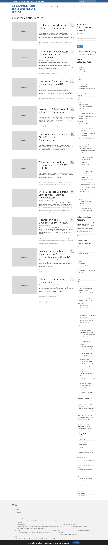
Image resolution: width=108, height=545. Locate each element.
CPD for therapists (83, 146)
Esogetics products (82, 444)
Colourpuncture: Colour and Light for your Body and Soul (24, 8)
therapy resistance (45, 243)
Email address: (80, 39)
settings (67, 543)
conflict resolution (71, 237)
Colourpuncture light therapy (64, 210)
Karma (50, 154)
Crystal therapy (82, 439)
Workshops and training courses (50, 259)
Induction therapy (82, 93)
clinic (53, 98)
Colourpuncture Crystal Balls (84, 84)
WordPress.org (81, 495)
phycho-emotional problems (66, 240)
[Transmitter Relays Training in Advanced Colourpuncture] (24, 115)
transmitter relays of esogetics (56, 126)
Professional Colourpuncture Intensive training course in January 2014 (85, 417)
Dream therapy (81, 442)
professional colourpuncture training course (49, 73)
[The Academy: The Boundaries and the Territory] (24, 225)
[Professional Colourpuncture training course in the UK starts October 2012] (24, 57)
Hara (48, 154)
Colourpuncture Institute (43, 182)
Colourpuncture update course (44, 212)
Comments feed (81, 493)
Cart (79, 77)
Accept (76, 542)
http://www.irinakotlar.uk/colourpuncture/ (86, 54)
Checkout (80, 79)
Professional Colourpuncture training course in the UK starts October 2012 (86, 404)
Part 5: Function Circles (85, 208)
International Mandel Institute (54, 269)
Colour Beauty (83, 162)
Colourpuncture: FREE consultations (86, 88)
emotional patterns (60, 238)
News (79, 97)
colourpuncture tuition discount (44, 296)
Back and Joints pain (85, 140)
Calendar (80, 74)
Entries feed (80, 491)
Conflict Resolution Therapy (43, 238)
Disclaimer (81, 67)
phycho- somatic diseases (56, 240)
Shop (79, 99)
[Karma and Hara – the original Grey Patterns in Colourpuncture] (24, 140)
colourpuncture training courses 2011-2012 (55, 182)
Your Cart (40, 1)
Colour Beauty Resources (87, 164)
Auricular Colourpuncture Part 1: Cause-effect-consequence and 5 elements (88, 153)
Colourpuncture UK (82, 86)
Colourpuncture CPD (83, 123)
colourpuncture (51, 42)
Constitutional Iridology (84, 144)
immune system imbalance (47, 240)
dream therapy (56, 42)
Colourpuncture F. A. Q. (84, 104)
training (55, 101)
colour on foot (59, 237)
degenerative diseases (52, 238)
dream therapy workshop (64, 42)
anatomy (50, 98)
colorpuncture (56, 98)
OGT (69, 212)
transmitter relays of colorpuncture (44, 126)
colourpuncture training (43, 154)
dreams (70, 42)
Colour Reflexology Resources (88, 184)
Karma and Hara (55, 154)
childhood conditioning (53, 237)
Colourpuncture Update (85, 201)
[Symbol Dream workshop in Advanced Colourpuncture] (24, 31)
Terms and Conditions (84, 71)
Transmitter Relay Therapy (53, 243)
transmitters (63, 126)
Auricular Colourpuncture (86, 148)
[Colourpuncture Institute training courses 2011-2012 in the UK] (24, 168)
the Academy (81, 121)
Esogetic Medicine (53, 296)
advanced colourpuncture (44, 42)
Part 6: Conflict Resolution (86, 210)
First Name (79, 33)
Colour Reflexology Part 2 (87, 182)
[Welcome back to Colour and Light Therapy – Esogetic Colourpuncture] (24, 197)
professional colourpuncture (50, 184)
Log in (79, 488)
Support (79, 102)
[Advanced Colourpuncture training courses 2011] (24, 285)
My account (80, 95)
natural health (65, 212)
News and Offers (82, 449)
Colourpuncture (47, 60)
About (79, 65)
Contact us (80, 90)
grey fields (55, 212)
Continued (50, 39)
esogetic (43, 184)
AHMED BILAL (81, 415)
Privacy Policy (82, 69)
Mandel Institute (59, 212)
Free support (81, 447)
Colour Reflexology (84, 177)
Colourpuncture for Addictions (87, 126)
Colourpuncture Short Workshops (86, 138)
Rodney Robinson (82, 408)
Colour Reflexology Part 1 (87, 179)
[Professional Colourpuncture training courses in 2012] (24, 87)
